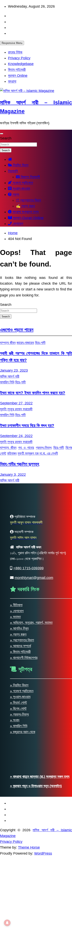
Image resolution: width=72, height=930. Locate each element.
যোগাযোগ (17, 224)
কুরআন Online (17, 76)
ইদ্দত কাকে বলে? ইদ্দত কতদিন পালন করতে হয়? (32, 392)
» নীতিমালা (16, 888)
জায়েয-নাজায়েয (25, 343)
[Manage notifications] (7, 923)
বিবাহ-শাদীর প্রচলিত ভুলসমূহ (19, 464)
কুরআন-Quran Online (28, 218)
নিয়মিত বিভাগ (20, 165)
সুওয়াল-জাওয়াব (21, 189)
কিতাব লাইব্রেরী (17, 70)
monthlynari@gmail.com (34, 860)
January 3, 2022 (13, 475)
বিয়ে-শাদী (40, 343)
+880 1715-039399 (28, 851)
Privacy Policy (19, 58)
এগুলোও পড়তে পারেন (16, 329)
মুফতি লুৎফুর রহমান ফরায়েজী (16, 409)
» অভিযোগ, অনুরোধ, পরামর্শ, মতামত (31, 905)
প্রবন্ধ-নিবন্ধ (44, 448)
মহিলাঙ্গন (12, 453)
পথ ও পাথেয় (26, 448)
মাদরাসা (12, 81)
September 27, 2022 (16, 403)
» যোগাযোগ (17, 893)
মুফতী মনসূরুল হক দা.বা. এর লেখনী (38, 453)
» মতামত (15, 899)
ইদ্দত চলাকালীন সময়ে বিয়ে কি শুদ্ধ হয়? (27, 425)
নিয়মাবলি (13, 171)
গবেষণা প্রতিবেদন (22, 183)
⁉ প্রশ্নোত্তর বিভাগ (28, 200)
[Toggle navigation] (1, 133)
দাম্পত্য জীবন (8, 343)
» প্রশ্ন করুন (18, 917)
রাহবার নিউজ (15, 52)
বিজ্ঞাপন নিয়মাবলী (30, 177)
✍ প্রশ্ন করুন (25, 206)
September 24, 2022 (16, 436)
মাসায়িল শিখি (7, 382)
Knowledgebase (21, 64)
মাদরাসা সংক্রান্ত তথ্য (25, 212)
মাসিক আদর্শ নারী (9, 376)
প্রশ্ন (15, 194)
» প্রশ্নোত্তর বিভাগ (22, 923)
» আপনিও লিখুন (19, 911)
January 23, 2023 (14, 370)
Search (5, 138)
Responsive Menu (12, 42)
